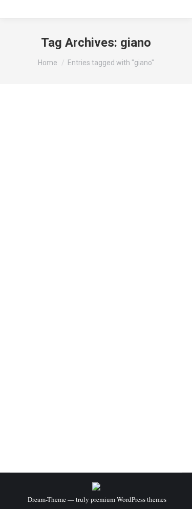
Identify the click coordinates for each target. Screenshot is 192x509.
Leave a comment (97, 285)
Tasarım (81, 276)
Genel (59, 276)
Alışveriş (35, 276)
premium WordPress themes (128, 499)
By (113, 276)
